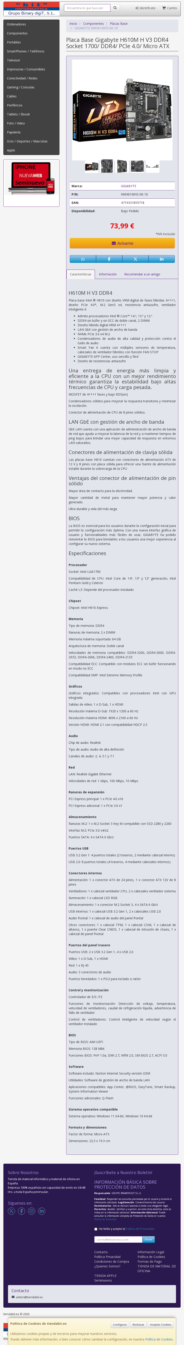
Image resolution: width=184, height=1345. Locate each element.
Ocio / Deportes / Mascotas (27, 141)
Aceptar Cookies (160, 1325)
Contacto (101, 1252)
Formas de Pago (150, 1261)
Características (80, 274)
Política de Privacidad (105, 1219)
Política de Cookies (159, 1339)
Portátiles (14, 42)
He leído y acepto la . (126, 1229)
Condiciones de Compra (111, 1261)
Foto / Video (16, 123)
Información (108, 274)
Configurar (120, 1325)
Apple (11, 150)
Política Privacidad (107, 1257)
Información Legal (151, 1252)
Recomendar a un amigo (142, 274)
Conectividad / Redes (22, 78)
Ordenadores (16, 24)
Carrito (171, 8)
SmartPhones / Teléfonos (25, 51)
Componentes (17, 33)
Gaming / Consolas (21, 87)
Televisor (13, 60)
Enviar (148, 1239)
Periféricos (14, 105)
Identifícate (147, 8)
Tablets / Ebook (18, 114)
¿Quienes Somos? (107, 1266)
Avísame (124, 243)
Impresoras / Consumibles (26, 69)
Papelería (13, 132)
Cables (12, 96)
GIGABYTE (128, 186)
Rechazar (138, 1325)
